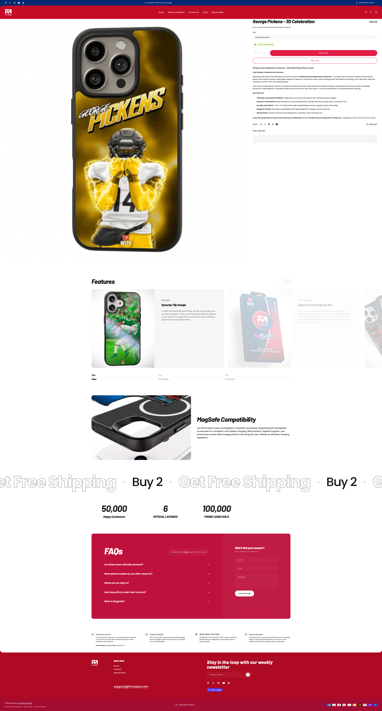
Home (116, 666)
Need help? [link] (373, 124)
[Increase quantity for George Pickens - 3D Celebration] (264, 53)
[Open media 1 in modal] (126, 140)
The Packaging (163, 377)
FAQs (186, 552)
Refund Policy (120, 673)
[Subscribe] (248, 675)
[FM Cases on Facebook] (208, 683)
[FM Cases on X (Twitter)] (213, 683)
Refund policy (9, 707)
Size (254, 32)
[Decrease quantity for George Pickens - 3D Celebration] (255, 53)
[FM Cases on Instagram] (218, 683)
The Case (94, 377)
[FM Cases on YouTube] (223, 683)
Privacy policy (18, 707)
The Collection (230, 377)
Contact (117, 669)
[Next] (287, 282)
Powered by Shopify (25, 703)
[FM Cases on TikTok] (229, 683)
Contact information (40, 707)
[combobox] (366, 3)
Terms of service (28, 707)
